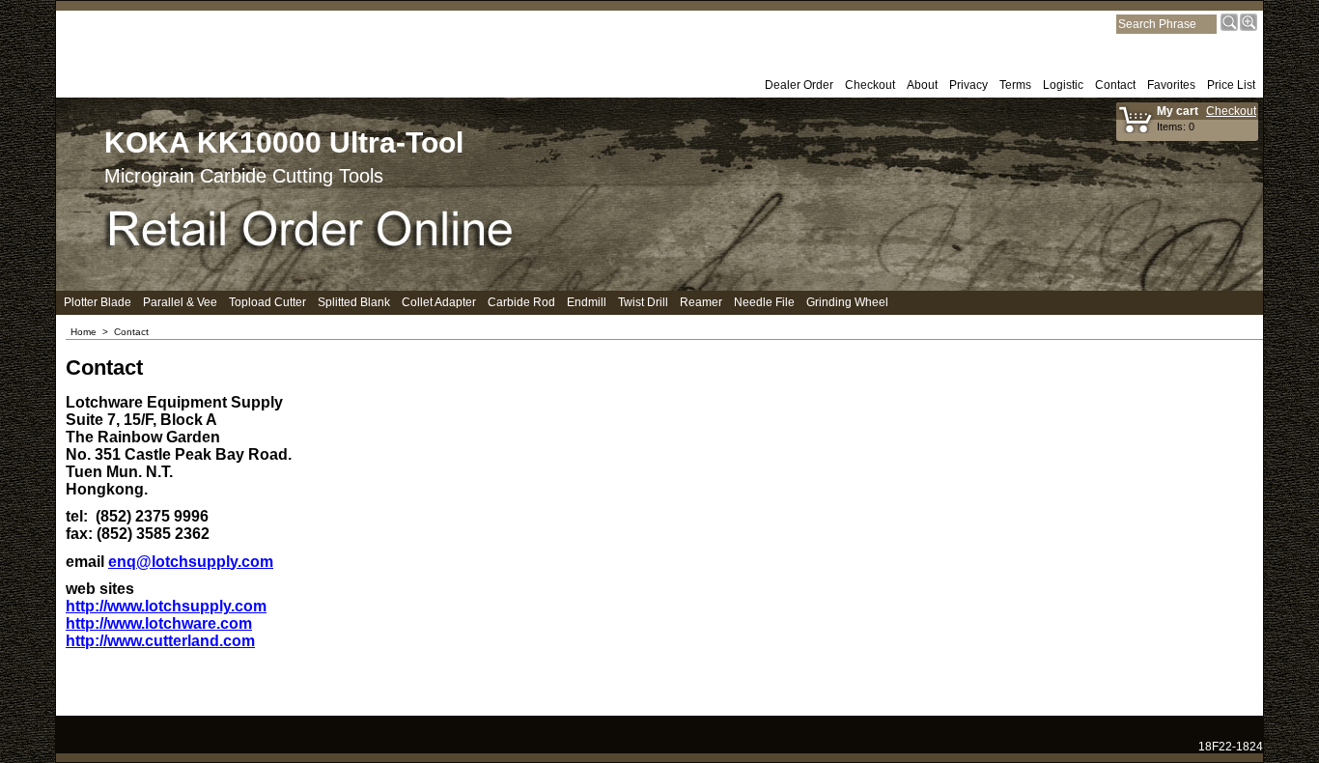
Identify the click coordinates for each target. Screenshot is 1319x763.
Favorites (1171, 85)
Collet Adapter (439, 302)
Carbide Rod (521, 302)
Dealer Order (799, 85)
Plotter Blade (97, 302)
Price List (1231, 85)
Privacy (968, 85)
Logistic (1063, 85)
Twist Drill (643, 302)
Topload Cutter (267, 302)
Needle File (764, 302)
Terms (1015, 85)
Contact (1115, 85)
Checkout (870, 85)
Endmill (586, 302)
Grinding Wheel (847, 302)
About (922, 85)
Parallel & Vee (180, 302)
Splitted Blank (354, 302)
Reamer (701, 302)
